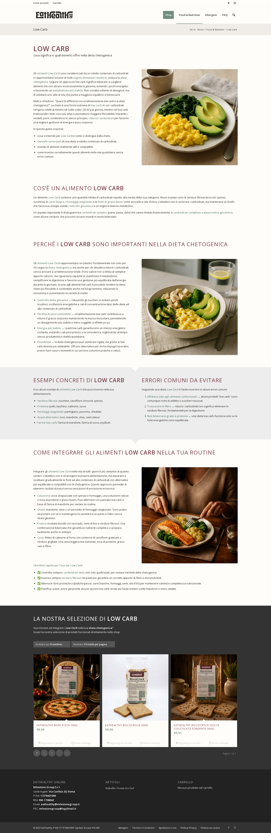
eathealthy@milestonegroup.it (60, 804)
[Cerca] (234, 15)
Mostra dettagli (82, 742)
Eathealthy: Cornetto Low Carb (120, 788)
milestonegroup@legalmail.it (57, 808)
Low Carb (40, 29)
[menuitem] (42, 3)
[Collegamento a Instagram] (235, 3)
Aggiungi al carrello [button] (52, 742)
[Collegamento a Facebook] (229, 3)
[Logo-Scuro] (54, 15)
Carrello (57, 2)
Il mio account (41, 2)
